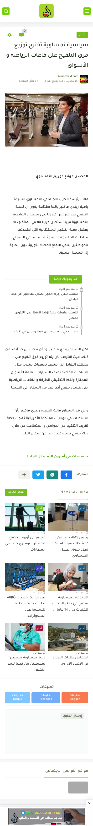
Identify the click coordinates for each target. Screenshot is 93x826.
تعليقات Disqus (17, 697)
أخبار (82, 34)
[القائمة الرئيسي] (87, 11)
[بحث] (6, 11)
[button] (66, 474)
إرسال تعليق (72, 716)
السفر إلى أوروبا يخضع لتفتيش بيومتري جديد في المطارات (25, 544)
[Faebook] (78, 787)
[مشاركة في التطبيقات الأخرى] (24, 474)
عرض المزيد (16, 492)
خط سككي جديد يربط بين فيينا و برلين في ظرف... (44, 332)
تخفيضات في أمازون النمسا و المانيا (57, 457)
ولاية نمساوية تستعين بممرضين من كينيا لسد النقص (26, 664)
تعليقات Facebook (46, 697)
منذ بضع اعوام (67, 288)
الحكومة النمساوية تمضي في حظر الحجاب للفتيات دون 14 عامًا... (70, 604)
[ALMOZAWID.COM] (46, 11)
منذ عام (80, 532)
